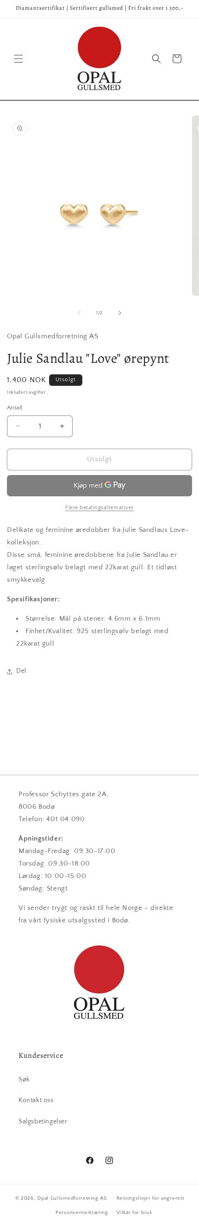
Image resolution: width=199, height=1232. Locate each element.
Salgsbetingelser (43, 1121)
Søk (24, 1079)
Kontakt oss (36, 1100)
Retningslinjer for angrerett (150, 1198)
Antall (14, 407)
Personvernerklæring (82, 1212)
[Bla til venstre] (79, 313)
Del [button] (21, 671)
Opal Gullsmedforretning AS (71, 1198)
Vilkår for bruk (134, 1212)
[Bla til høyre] (120, 313)
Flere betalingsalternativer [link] (99, 508)
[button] (18, 59)
